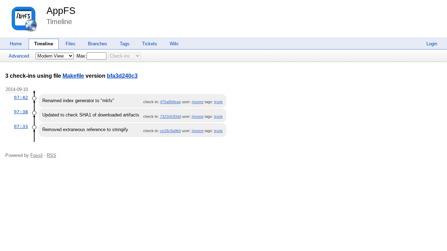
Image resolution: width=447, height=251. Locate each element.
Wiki (174, 43)
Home (16, 43)
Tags (125, 43)
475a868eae (170, 102)
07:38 (21, 111)
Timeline (43, 43)
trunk (218, 102)
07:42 (21, 97)
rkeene (198, 102)
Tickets (149, 43)
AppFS (60, 11)
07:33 (21, 126)
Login (431, 43)
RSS (51, 155)
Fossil (36, 155)
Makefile (73, 76)
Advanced (19, 56)
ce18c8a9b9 (170, 131)
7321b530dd (170, 116)
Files (70, 43)
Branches (97, 43)
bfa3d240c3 (122, 76)
